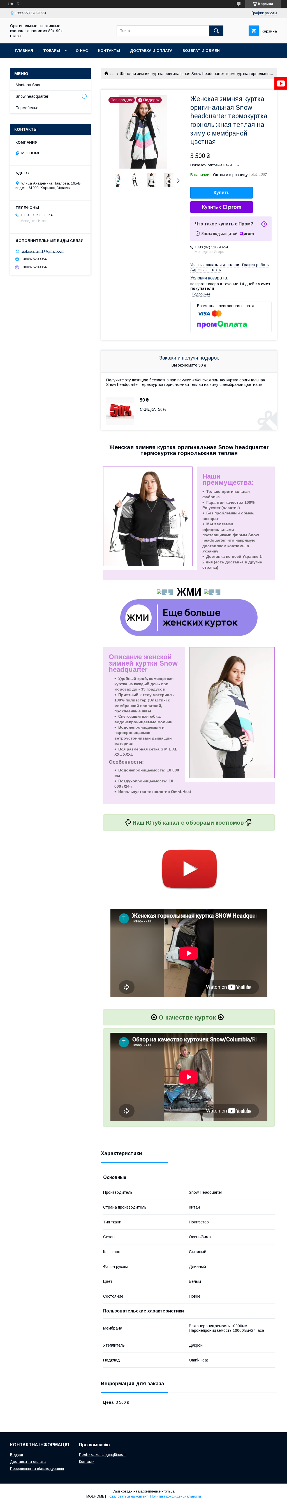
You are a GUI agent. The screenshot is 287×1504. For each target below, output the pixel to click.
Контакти (86, 1461)
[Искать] (216, 30)
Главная (24, 50)
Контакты (109, 50)
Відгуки (16, 1454)
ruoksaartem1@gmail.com (42, 251)
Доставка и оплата (151, 50)
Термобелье (27, 108)
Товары (51, 50)
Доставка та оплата (28, 1461)
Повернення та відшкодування (37, 1468)
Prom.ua (168, 1491)
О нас (82, 50)
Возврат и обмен (201, 50)
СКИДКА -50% (153, 409)
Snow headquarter (32, 96)
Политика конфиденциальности (175, 1496)
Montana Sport (29, 85)
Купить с (212, 207)
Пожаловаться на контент (127, 1496)
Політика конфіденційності (102, 1454)
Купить (222, 192)
